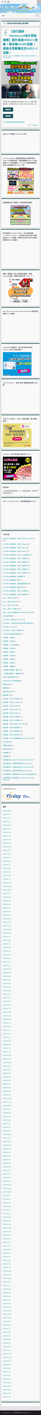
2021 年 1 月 (6, 1052)
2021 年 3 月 (6, 1044)
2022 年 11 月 (7, 972)
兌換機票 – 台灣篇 (8, 641)
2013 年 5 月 (6, 1379)
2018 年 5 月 (6, 1167)
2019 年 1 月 (6, 1138)
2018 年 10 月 (7, 1149)
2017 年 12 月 (7, 1185)
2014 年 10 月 (7, 1318)
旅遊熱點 (5, 688)
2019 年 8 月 (6, 1113)
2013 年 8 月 (6, 1368)
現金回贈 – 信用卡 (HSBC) (10, 709)
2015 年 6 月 (6, 1289)
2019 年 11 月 (7, 1102)
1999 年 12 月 (7, 1390)
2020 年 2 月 (6, 1091)
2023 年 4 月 (6, 954)
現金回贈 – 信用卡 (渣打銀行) (11, 734)
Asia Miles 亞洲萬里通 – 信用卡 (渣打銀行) (15, 573)
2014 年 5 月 (6, 1336)
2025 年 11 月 (7, 843)
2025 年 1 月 (6, 879)
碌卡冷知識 (6, 742)
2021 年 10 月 (7, 1019)
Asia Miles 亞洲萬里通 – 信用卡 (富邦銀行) (15, 562)
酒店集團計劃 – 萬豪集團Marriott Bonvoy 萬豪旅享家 (19, 774)
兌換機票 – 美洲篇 (8, 663)
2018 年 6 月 (6, 1163)
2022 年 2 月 (6, 1005)
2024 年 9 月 (6, 893)
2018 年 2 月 (6, 1177)
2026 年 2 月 (6, 832)
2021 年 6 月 (6, 1034)
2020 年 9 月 (6, 1066)
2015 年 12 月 (7, 1271)
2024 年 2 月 (6, 919)
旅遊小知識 (6, 684)
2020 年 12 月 (7, 1055)
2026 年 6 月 (6, 818)
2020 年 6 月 (6, 1077)
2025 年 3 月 (6, 872)
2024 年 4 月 (6, 911)
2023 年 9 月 (6, 936)
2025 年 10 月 (7, 847)
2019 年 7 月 (6, 1116)
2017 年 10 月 (7, 1192)
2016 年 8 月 (6, 1242)
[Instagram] (5, 1)
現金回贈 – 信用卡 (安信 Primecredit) (14, 724)
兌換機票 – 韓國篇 (8, 666)
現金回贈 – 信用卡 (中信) (10, 713)
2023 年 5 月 (6, 951)
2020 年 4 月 (6, 1084)
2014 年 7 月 (6, 1328)
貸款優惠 (5, 752)
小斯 (2, 15)
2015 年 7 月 (6, 1285)
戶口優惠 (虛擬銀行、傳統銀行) (12, 673)
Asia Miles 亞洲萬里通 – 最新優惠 (13, 576)
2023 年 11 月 (7, 929)
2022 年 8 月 (6, 983)
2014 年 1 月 (6, 1350)
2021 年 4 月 (6, 1041)
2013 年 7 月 (6, 1372)
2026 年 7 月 (6, 814)
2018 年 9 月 (6, 1152)
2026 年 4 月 (6, 825)
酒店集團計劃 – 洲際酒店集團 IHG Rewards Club (17, 767)
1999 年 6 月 (6, 1397)
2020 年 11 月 (7, 1059)
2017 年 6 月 (6, 1206)
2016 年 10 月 (7, 1235)
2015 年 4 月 (6, 1296)
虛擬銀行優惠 (7, 745)
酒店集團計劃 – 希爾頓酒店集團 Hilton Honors (17, 763)
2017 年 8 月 (6, 1199)
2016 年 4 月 (6, 1257)
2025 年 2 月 (6, 875)
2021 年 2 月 (6, 1048)
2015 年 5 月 (6, 1292)
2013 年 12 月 (7, 1354)
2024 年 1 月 (6, 922)
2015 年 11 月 (7, 1275)
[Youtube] (8, 1)
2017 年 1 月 (6, 1224)
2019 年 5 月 (6, 1123)
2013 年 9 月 (6, 1364)
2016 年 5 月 (6, 1253)
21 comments (34, 125)
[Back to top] (36, 1410)
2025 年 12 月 (7, 839)
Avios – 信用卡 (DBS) (9, 605)
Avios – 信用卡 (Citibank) (10, 601)
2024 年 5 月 (6, 908)
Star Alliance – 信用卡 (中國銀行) (12, 630)
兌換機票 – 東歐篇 (8, 652)
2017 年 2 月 (6, 1221)
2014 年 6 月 (6, 1332)
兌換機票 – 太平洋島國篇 (10, 645)
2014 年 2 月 (6, 1346)
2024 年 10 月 (7, 890)
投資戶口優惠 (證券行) (9, 677)
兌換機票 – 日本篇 (8, 648)
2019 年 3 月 (6, 1131)
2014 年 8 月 (6, 1325)
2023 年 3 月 (6, 958)
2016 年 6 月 (6, 1249)
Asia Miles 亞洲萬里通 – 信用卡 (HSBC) (14, 551)
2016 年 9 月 (6, 1239)
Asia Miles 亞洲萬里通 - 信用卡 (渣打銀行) (18, 55)
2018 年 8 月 (6, 1156)
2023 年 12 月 (7, 926)
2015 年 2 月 (6, 1303)
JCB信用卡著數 (7, 616)
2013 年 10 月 (7, 1361)
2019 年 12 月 (7, 1098)
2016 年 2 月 (6, 1264)
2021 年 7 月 (6, 1030)
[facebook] (2, 1)
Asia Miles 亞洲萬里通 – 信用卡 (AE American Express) (19, 538)
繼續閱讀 (8, 109)
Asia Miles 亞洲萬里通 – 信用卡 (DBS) (14, 547)
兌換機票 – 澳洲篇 (8, 659)
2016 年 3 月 (6, 1260)
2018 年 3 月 (6, 1174)
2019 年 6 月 (6, 1120)
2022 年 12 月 (7, 969)
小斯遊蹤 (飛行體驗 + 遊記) (11, 670)
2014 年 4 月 (6, 1339)
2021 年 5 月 (6, 1037)
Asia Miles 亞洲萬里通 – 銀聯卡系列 (13, 587)
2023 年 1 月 (6, 965)
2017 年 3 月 (6, 1217)
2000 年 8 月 (6, 1386)
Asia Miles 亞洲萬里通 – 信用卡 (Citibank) (15, 544)
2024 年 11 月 (7, 886)
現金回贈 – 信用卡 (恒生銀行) (11, 699)
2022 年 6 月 (6, 990)
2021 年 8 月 (6, 1026)
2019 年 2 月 (6, 1134)
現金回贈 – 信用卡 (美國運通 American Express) (17, 738)
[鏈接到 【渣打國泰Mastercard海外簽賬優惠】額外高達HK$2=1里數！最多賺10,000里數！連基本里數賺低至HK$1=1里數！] (20, 79)
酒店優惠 (5, 756)
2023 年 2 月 (6, 962)
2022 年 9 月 (6, 980)
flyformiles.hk (18, 1412)
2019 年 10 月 (7, 1106)
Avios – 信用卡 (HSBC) (9, 598)
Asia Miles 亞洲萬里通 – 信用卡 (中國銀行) (15, 558)
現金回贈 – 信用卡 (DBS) (10, 706)
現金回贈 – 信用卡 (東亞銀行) (11, 731)
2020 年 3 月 (6, 1088)
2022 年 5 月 (6, 994)
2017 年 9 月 (6, 1195)
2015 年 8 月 (6, 1282)
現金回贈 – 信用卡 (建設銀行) (11, 727)
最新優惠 (5, 695)
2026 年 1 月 (6, 836)
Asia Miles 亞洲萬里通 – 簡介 (11, 580)
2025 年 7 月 (6, 857)
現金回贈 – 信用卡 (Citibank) (11, 702)
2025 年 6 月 (6, 861)
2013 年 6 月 (6, 1375)
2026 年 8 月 (6, 811)
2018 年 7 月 (6, 1159)
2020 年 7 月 (6, 1073)
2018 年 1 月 (6, 1181)
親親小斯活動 (7, 749)
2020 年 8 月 (6, 1070)
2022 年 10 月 (7, 976)
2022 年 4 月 (6, 998)
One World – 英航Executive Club (12, 619)
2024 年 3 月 (6, 915)
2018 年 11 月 (7, 1145)
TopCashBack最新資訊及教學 (11, 634)
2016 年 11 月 (7, 1231)
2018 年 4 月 (6, 1170)
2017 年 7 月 (6, 1203)
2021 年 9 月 (6, 1023)
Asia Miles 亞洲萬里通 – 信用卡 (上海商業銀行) (16, 555)
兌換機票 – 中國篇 (8, 637)
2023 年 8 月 (6, 940)
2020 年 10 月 (7, 1062)
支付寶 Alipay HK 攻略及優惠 (11, 681)
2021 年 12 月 (7, 1012)
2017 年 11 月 (7, 1188)
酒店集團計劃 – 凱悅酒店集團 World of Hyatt (16, 770)
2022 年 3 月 (6, 1001)
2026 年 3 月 (6, 829)
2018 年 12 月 (7, 1141)
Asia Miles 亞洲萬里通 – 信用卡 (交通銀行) (15, 591)
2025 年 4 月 (6, 868)
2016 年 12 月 (7, 1228)
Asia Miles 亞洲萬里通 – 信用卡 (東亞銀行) (15, 565)
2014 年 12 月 (7, 1310)
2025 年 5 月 (6, 865)
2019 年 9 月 (6, 1109)
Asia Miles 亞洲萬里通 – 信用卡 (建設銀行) (15, 594)
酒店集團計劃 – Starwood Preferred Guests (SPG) (17, 760)
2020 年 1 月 (6, 1095)
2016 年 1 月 (6, 1267)
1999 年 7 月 (6, 1393)
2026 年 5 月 (6, 821)
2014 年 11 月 (7, 1314)
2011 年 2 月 (6, 1382)
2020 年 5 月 (6, 1080)
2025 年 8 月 (6, 854)
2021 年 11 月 (7, 1016)
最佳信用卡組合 (7, 691)
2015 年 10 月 (7, 1278)
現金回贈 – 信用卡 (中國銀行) (11, 716)
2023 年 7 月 (6, 944)
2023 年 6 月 (6, 947)
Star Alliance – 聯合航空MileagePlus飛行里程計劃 (17, 623)
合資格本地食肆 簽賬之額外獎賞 (14, 122)
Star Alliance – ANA (8, 627)
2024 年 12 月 (7, 883)
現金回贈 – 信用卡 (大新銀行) (11, 720)
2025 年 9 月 (6, 850)
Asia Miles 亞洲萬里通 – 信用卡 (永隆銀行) (15, 569)
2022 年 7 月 (6, 987)
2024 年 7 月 (6, 901)
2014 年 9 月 (6, 1321)
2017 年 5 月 (6, 1210)
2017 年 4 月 (6, 1213)
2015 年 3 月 (6, 1300)
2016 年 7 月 (6, 1246)
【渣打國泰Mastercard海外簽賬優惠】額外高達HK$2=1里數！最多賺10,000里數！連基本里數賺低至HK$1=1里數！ (20, 42)
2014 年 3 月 (6, 1343)
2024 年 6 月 (6, 904)
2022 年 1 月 (6, 1008)
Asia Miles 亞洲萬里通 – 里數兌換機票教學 (15, 583)
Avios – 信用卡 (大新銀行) (10, 609)
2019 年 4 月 (6, 1127)
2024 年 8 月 (6, 897)
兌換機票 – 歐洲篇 (8, 655)
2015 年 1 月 (6, 1307)
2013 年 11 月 (7, 1357)
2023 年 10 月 (7, 933)
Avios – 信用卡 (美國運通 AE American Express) (17, 612)
